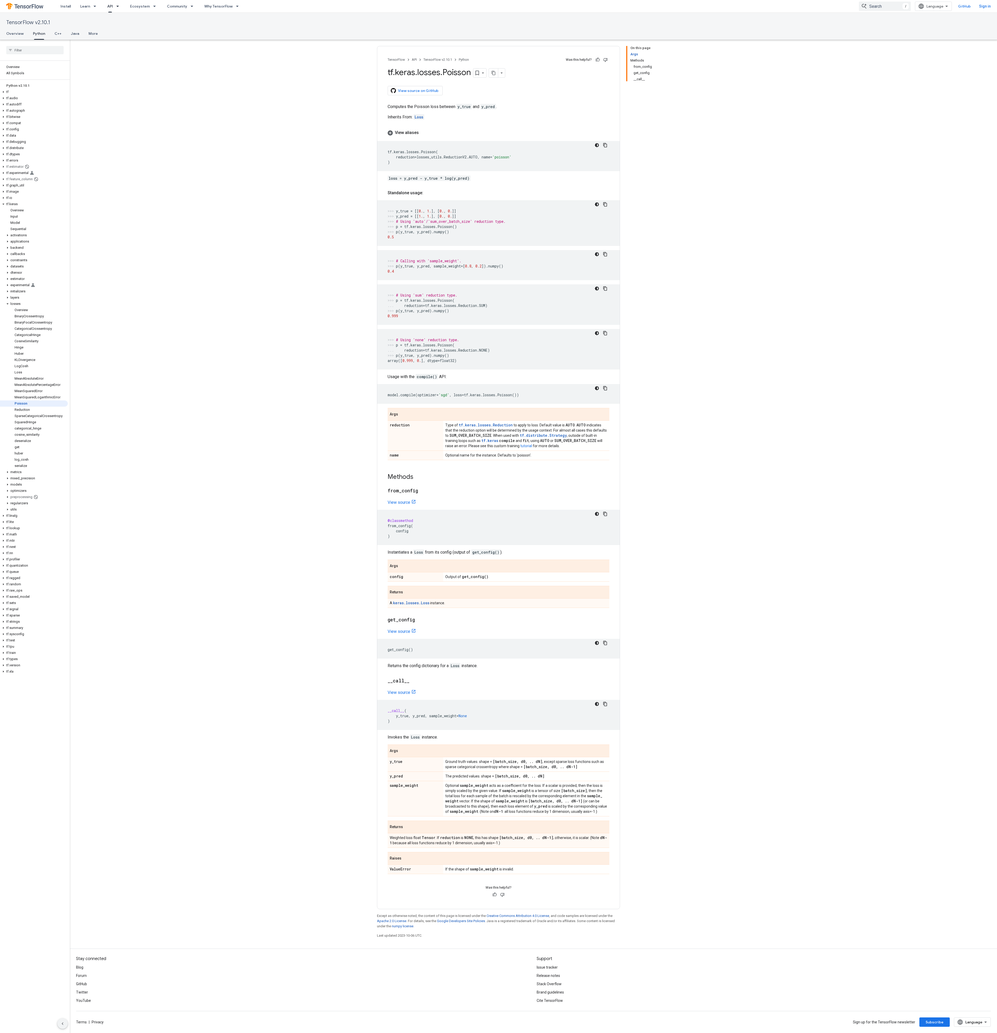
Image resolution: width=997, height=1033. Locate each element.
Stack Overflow (549, 984)
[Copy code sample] (605, 145)
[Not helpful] (605, 60)
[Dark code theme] (597, 145)
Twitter (82, 992)
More (93, 33)
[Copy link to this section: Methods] (418, 477)
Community (177, 6)
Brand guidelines (550, 992)
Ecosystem (140, 6)
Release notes (548, 976)
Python (39, 33)
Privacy (98, 1022)
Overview (15, 33)
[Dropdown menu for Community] (193, 6)
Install (65, 6)
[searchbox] (35, 50)
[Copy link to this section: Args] (403, 415)
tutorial (526, 446)
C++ (58, 33)
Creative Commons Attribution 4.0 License (518, 916)
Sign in (985, 6)
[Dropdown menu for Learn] (96, 6)
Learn (85, 6)
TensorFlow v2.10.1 (28, 22)
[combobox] (885, 6)
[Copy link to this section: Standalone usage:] (428, 193)
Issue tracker (547, 967)
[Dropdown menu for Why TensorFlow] (239, 6)
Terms (81, 1022)
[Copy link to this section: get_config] (420, 620)
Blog (79, 967)
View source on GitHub (418, 90)
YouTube (83, 1000)
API (110, 6)
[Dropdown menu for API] (119, 6)
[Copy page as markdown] (493, 73)
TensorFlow (396, 60)
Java (75, 33)
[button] (34, 92)
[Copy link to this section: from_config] (423, 491)
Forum (81, 976)
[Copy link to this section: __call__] (414, 681)
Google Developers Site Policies (461, 921)
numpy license (402, 926)
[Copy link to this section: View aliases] (424, 133)
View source (399, 502)
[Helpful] (598, 60)
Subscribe (935, 1022)
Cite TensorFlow (550, 1000)
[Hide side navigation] (62, 1023)
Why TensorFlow (218, 6)
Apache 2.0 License (391, 921)
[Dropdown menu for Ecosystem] (156, 6)
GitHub (964, 6)
